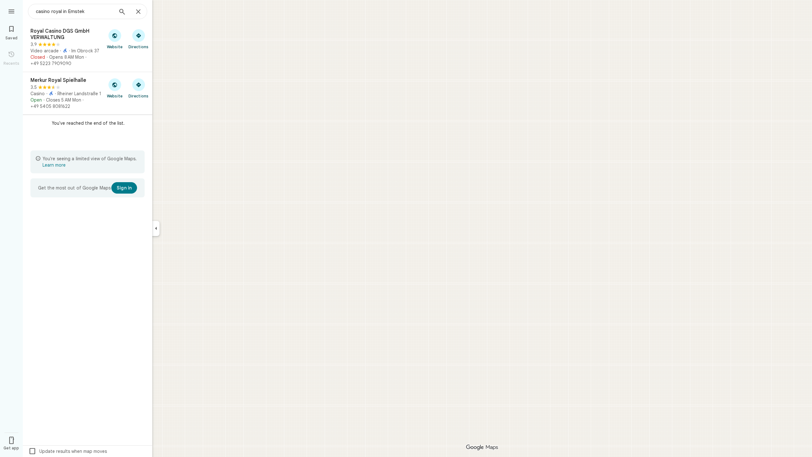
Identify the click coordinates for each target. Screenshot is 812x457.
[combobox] (74, 11)
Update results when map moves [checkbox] (68, 451)
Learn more (54, 165)
